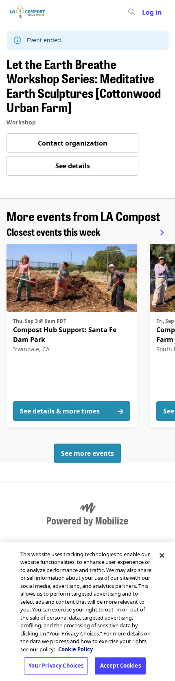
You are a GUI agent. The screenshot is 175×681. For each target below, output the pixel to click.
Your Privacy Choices (56, 665)
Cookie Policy (75, 649)
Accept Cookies (120, 665)
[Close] (162, 555)
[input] (146, 12)
